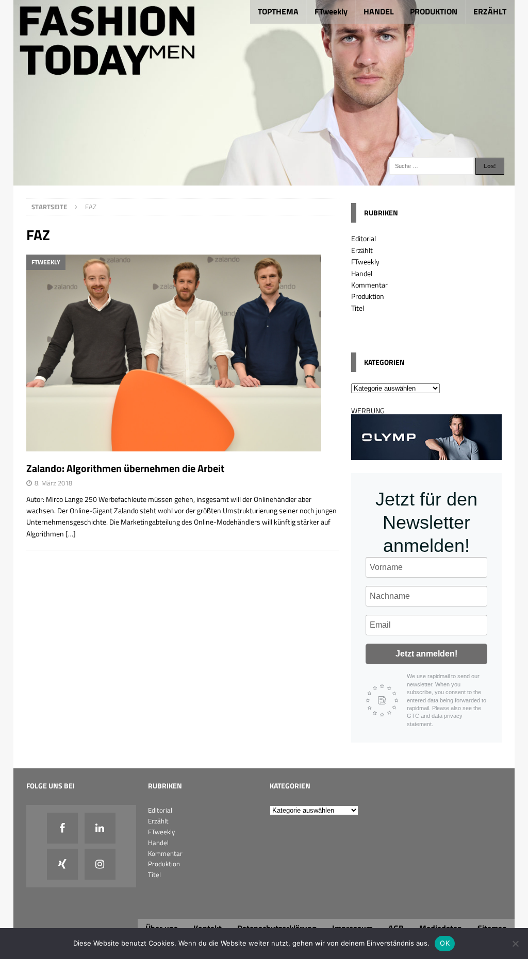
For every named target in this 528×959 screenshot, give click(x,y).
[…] (70, 533)
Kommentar (369, 284)
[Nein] (515, 943)
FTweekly (331, 11)
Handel (361, 273)
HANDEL (379, 11)
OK (445, 943)
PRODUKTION (433, 11)
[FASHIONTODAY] (264, 179)
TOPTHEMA (278, 11)
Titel (357, 307)
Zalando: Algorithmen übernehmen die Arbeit (125, 468)
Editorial (363, 238)
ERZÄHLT (489, 11)
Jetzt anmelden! (426, 653)
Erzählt (362, 250)
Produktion (367, 296)
